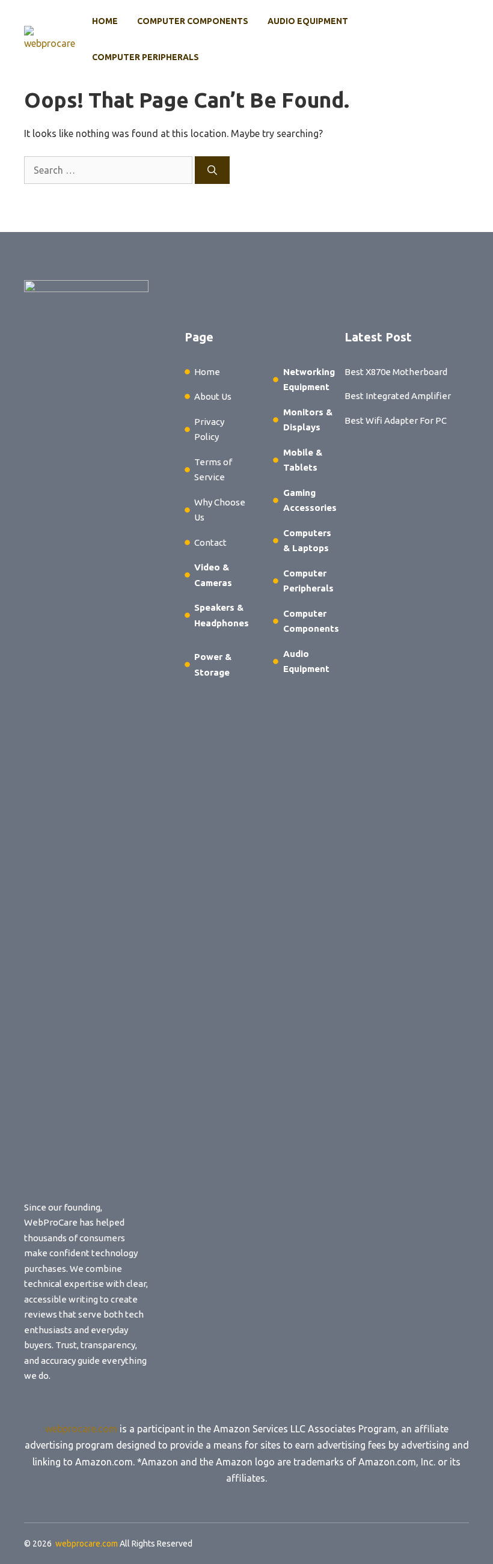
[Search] (212, 170)
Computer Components (192, 21)
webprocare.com (81, 1428)
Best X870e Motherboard (395, 372)
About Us (212, 396)
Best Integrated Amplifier (397, 396)
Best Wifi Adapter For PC (395, 420)
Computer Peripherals (145, 57)
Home (105, 21)
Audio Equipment (308, 21)
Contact (210, 542)
